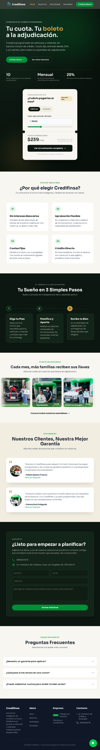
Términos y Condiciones (58, 721)
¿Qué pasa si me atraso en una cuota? (28, 672)
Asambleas (55, 4)
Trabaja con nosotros (62, 715)
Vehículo (34, 109)
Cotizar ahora (15, 59)
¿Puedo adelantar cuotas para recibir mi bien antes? (36, 684)
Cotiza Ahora (84, 4)
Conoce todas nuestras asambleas (48, 413)
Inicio (32, 4)
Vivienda (46, 109)
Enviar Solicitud (50, 607)
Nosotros (42, 4)
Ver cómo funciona (40, 59)
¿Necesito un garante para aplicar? (26, 661)
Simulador (68, 4)
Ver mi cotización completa (48, 148)
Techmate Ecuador (67, 745)
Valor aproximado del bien (39, 116)
